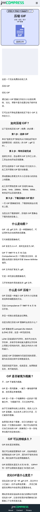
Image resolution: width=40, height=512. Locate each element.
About (10, 510)
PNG (17, 11)
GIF (30, 11)
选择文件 (20, 42)
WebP (24, 11)
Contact (19, 510)
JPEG (10, 11)
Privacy (29, 510)
